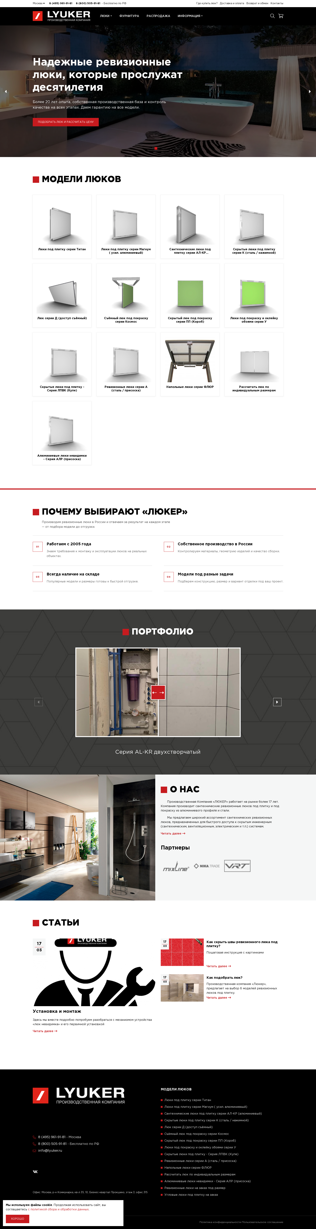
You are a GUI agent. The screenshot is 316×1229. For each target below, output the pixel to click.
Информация (189, 16)
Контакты (276, 3)
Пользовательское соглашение (262, 1222)
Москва (38, 3)
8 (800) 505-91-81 (88, 3)
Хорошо (17, 1219)
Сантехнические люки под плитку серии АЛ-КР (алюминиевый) (190, 251)
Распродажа (158, 16)
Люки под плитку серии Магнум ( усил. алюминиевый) (126, 251)
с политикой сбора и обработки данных (58, 1209)
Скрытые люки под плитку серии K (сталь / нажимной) (254, 251)
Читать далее (171, 833)
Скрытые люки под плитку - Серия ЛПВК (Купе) (62, 389)
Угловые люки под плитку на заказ (191, 1195)
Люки (104, 16)
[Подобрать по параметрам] (272, 16)
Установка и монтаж (57, 1011)
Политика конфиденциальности (220, 1222)
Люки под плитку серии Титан (62, 249)
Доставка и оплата (232, 3)
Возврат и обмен (257, 3)
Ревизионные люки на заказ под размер (194, 1188)
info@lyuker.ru (50, 1150)
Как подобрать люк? (224, 977)
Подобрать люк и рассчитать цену (66, 122)
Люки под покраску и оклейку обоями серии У (254, 320)
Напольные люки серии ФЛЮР (190, 387)
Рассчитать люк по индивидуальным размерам (254, 389)
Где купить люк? (207, 3)
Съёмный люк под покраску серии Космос (126, 320)
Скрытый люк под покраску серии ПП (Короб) (190, 320)
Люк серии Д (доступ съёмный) (62, 318)
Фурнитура (129, 16)
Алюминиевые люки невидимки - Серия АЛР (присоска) (62, 457)
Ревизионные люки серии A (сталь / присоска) (126, 389)
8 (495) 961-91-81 (60, 3)
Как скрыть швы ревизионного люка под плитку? (242, 944)
